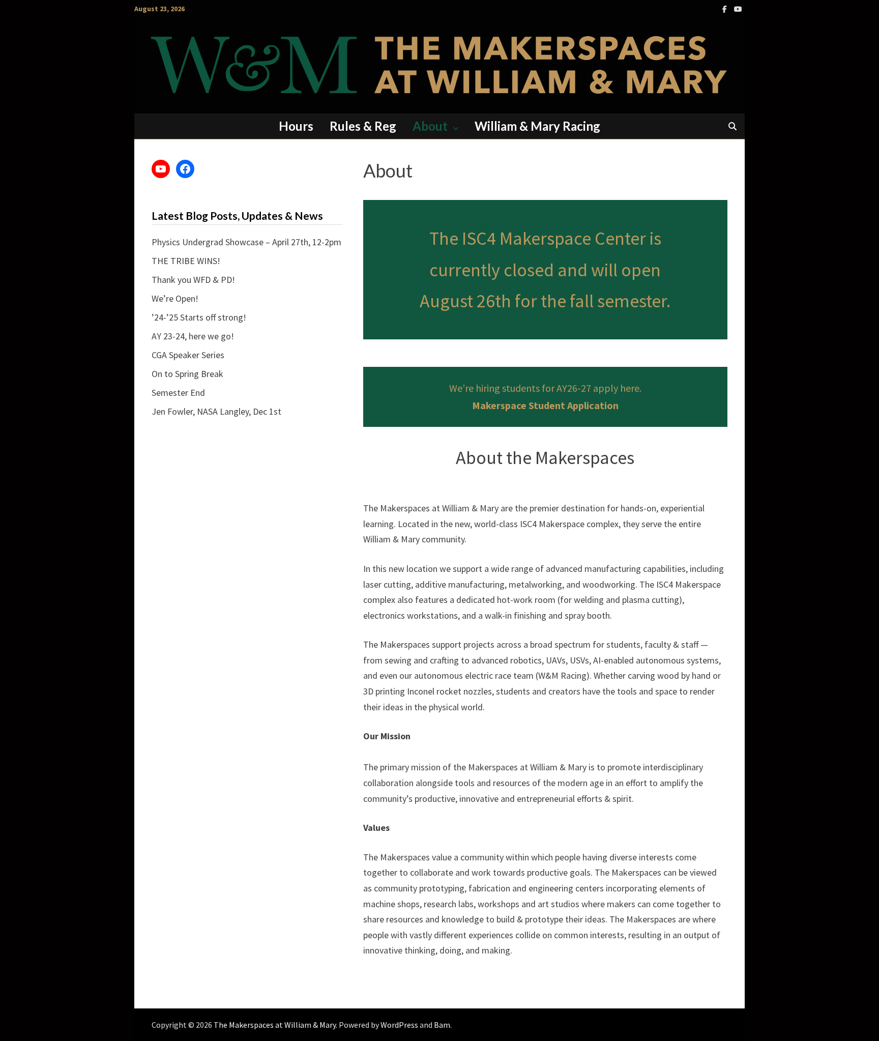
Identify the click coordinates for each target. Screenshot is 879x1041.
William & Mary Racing (537, 126)
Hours (296, 126)
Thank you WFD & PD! (193, 279)
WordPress (399, 1025)
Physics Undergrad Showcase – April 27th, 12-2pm (246, 242)
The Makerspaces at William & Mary (275, 1025)
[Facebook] (725, 8)
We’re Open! (175, 298)
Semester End (178, 392)
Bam (442, 1025)
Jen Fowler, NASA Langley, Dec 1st (216, 411)
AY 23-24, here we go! (193, 336)
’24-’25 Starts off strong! (199, 317)
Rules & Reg (363, 126)
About (430, 126)
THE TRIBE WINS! (186, 261)
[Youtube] (738, 8)
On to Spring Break (187, 374)
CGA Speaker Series (188, 355)
